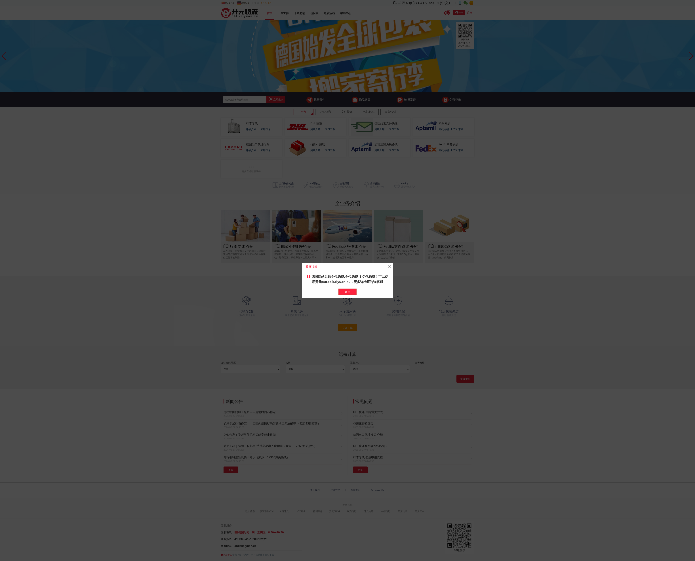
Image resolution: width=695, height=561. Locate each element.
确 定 (347, 291)
